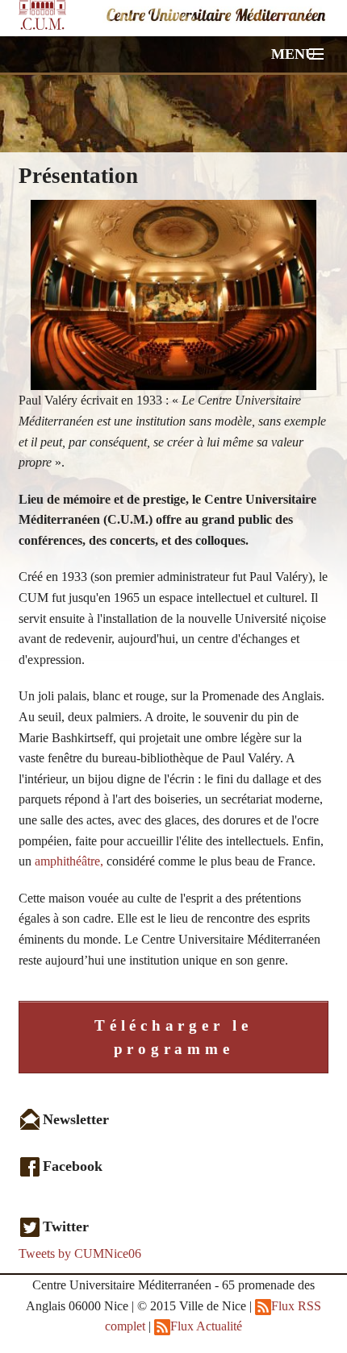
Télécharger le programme (173, 1037)
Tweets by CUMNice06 (80, 1253)
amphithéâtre (65, 861)
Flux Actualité (206, 1326)
